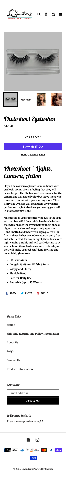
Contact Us (13, 360)
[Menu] (60, 14)
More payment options (33, 154)
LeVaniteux (27, 469)
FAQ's (10, 351)
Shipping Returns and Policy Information (33, 333)
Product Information (20, 369)
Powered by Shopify (43, 469)
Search (11, 324)
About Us (12, 342)
